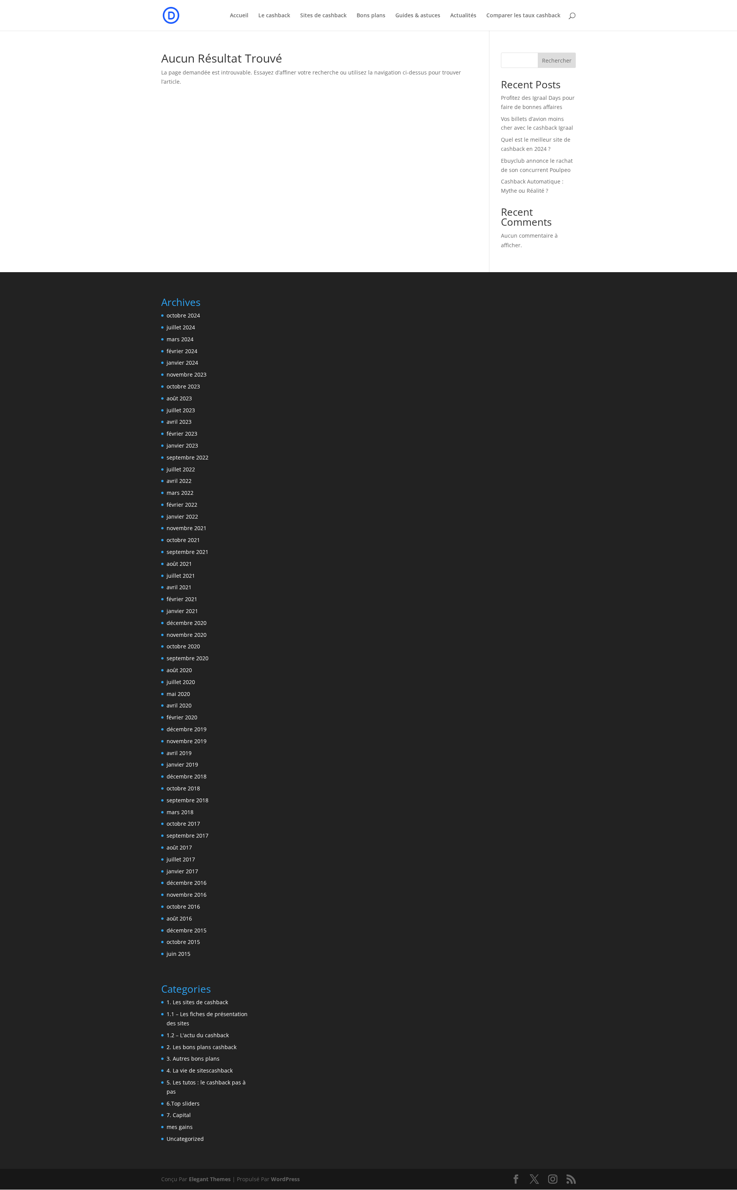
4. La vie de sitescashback (200, 1070)
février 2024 (182, 351)
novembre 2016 (187, 894)
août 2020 (179, 670)
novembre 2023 (187, 374)
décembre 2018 (187, 776)
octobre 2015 (183, 941)
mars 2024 (180, 339)
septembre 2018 (187, 800)
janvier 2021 (182, 611)
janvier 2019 (182, 764)
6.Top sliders (183, 1103)
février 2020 (182, 717)
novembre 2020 (187, 634)
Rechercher (557, 60)
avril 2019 (179, 753)
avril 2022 (179, 480)
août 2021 (179, 563)
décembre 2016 (187, 882)
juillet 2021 (181, 575)
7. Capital (179, 1115)
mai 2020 (178, 693)
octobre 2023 (183, 386)
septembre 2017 (187, 835)
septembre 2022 (187, 457)
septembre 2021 (187, 551)
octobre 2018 (183, 788)
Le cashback (274, 16)
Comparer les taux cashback (523, 16)
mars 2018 (180, 812)
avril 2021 (179, 587)
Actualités (463, 16)
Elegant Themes (210, 1179)
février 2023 (182, 433)
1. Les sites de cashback (197, 1002)
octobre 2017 (183, 823)
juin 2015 (178, 953)
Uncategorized (185, 1138)
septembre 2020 (187, 658)
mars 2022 (180, 492)
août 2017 (179, 847)
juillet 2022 (181, 469)
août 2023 (179, 398)
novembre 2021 (187, 528)
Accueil (239, 16)
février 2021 (182, 599)
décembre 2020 (187, 622)
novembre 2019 (187, 741)
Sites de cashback (323, 16)
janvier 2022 (182, 516)
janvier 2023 (182, 445)
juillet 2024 (181, 327)
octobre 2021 (183, 540)
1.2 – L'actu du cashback (198, 1035)
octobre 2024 (183, 315)
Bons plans (371, 16)
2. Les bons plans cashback (201, 1047)
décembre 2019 (187, 729)
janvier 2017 (182, 871)
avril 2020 (179, 705)
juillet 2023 (181, 410)
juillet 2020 (181, 682)
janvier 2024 (182, 362)
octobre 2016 (183, 906)
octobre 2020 (183, 646)
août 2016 (179, 918)
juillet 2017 (181, 859)
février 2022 (182, 504)
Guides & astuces (417, 16)
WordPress (285, 1179)
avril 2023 (179, 421)
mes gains (180, 1126)
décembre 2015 (187, 930)
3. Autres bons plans (193, 1058)
